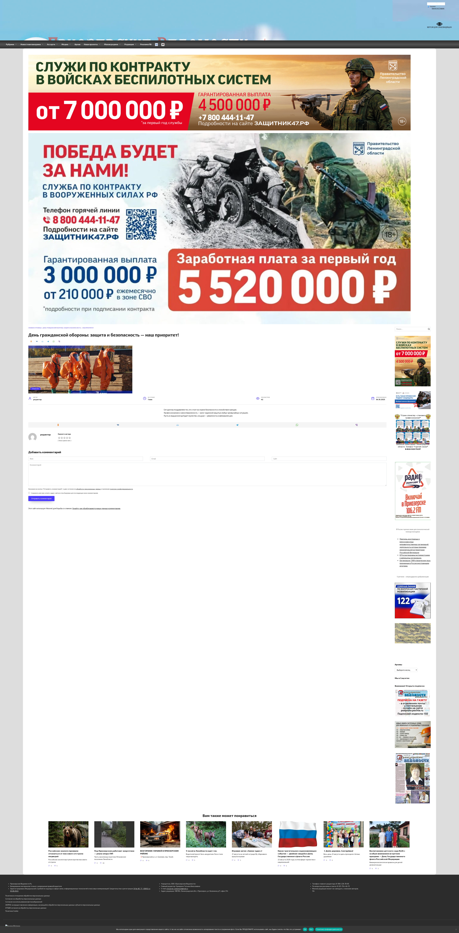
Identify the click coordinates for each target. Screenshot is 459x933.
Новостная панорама (31, 44)
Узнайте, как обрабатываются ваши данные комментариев (96, 508)
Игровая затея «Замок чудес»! (247, 851)
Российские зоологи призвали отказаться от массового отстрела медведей (65, 853)
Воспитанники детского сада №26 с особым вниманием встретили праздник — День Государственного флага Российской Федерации (387, 855)
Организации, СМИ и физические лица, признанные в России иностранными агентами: (415, 563)
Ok (305, 929)
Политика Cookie (11, 911)
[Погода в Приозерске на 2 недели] (438, 8)
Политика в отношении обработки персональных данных (27, 896)
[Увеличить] (427, 394)
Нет (311, 929)
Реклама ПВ (145, 44)
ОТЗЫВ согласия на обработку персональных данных (25, 908)
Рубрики (10, 44)
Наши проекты (91, 44)
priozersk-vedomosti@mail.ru (177, 889)
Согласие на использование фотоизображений (23, 902)
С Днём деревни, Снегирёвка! (339, 851)
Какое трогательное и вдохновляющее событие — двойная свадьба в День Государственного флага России (297, 853)
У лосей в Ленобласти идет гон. (201, 851)
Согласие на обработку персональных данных (23, 899)
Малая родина (111, 44)
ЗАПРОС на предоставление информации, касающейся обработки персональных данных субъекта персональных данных (52, 905)
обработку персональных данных (88, 489)
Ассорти (51, 44)
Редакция (129, 44)
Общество (35, 388)
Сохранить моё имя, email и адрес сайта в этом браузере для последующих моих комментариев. (64, 493)
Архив (77, 44)
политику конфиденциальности (121, 489)
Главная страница (34, 327)
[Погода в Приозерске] (436, 4)
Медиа (65, 44)
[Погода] (431, 6)
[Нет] (456, 929)
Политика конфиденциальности (329, 929)
